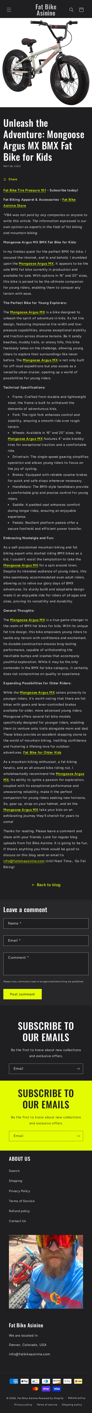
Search (14, 1171)
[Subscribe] (78, 1069)
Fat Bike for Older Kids (42, 752)
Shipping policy (72, 1404)
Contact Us (17, 1221)
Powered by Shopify (51, 1398)
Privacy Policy (19, 1191)
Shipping (15, 1181)
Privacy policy (23, 1404)
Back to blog (49, 884)
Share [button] (12, 179)
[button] (9, 10)
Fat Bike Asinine (27, 1398)
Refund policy (19, 1211)
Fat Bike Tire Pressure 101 (24, 190)
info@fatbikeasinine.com (24, 861)
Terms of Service (22, 1201)
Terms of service (47, 1404)
